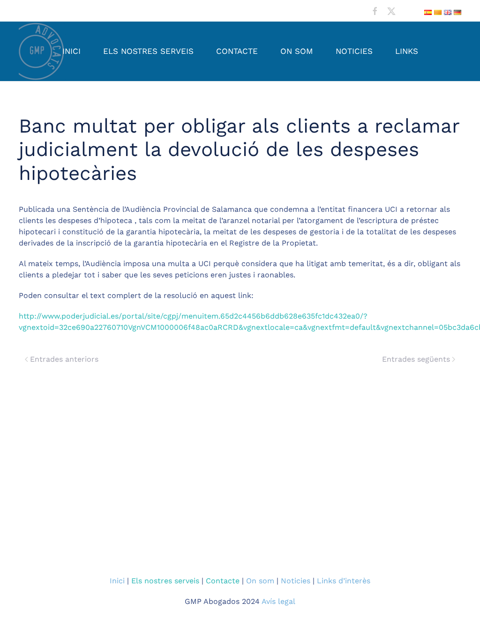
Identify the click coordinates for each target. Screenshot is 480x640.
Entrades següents (416, 359)
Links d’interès (343, 580)
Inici (71, 51)
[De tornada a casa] (42, 51)
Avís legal (278, 601)
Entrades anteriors (64, 359)
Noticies (354, 51)
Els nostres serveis (148, 51)
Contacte (237, 51)
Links (406, 51)
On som (296, 51)
